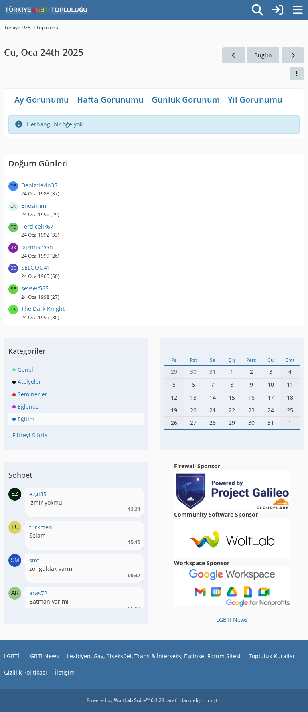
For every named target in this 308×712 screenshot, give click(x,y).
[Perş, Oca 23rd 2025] (233, 55)
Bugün (263, 55)
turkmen (40, 527)
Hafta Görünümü (110, 99)
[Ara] (257, 10)
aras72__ (40, 593)
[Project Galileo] (232, 490)
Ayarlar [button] (131, 496)
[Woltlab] (232, 538)
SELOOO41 (35, 267)
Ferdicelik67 (37, 226)
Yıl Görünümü (255, 99)
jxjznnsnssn (37, 247)
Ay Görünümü (41, 99)
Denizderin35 (39, 185)
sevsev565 (35, 288)
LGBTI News (232, 619)
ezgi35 (38, 494)
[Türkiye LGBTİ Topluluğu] (46, 10)
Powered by (125, 700)
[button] (297, 73)
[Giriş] (278, 10)
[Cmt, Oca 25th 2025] (293, 55)
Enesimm (33, 205)
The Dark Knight (43, 308)
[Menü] (298, 10)
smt (34, 560)
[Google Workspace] (232, 586)
